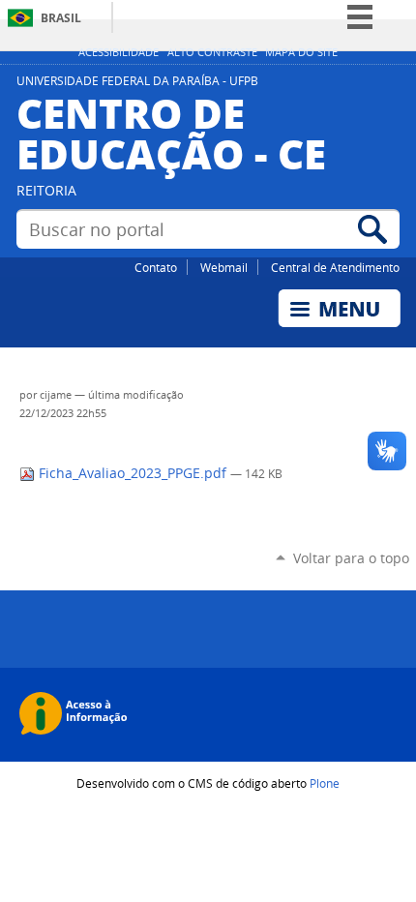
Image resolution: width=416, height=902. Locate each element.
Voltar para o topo (351, 558)
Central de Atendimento (335, 267)
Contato (155, 267)
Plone (325, 783)
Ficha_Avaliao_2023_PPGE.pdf (132, 473)
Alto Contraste (212, 52)
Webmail (224, 267)
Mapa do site (301, 52)
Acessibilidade (118, 52)
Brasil (61, 18)
